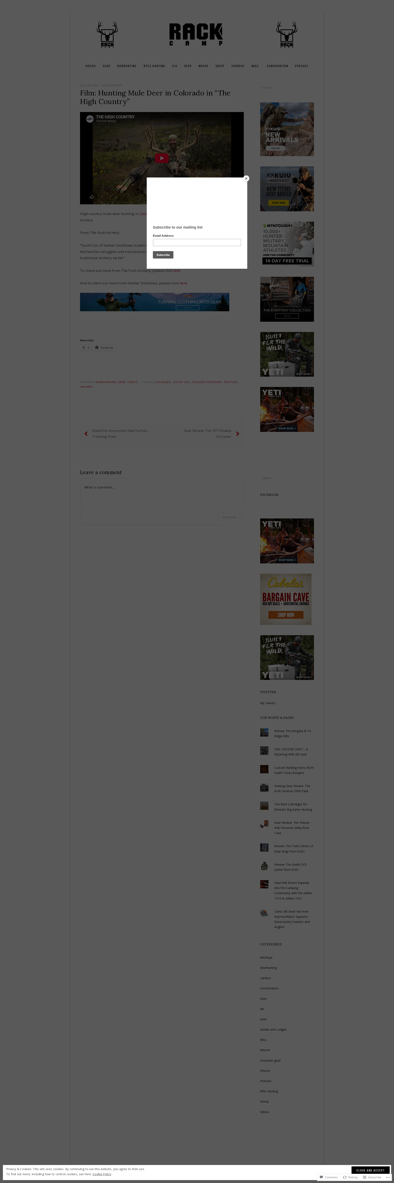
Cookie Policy (102, 1174)
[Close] (246, 178)
